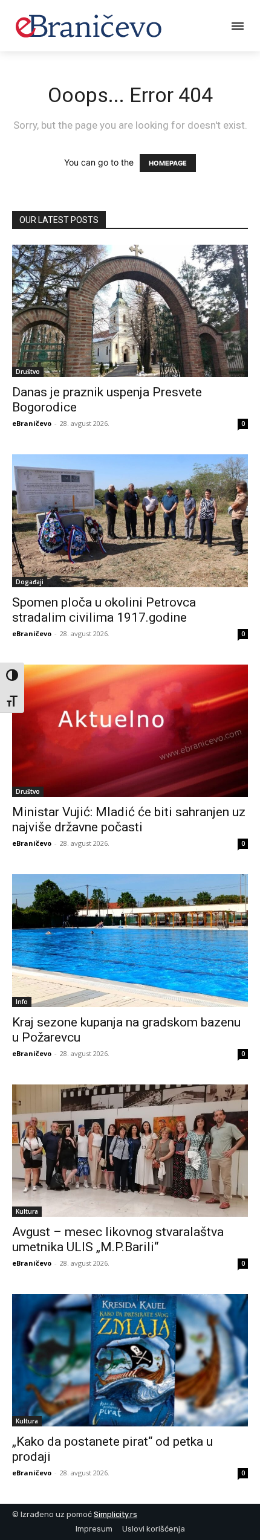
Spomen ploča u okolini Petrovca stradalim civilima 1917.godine (104, 610)
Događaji (30, 582)
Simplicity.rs (115, 1514)
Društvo (28, 371)
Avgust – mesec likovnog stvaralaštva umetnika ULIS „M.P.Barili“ (118, 1239)
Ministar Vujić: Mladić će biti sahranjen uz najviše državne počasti (128, 819)
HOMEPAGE (168, 163)
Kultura (27, 1211)
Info (22, 1001)
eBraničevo (31, 423)
